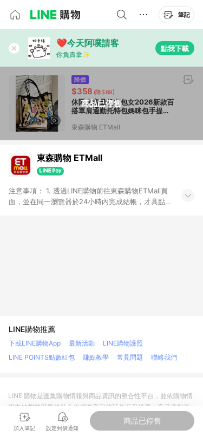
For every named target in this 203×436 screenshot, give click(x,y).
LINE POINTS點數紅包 (42, 357)
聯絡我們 (164, 357)
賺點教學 (96, 357)
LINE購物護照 (123, 343)
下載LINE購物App (35, 343)
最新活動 (82, 343)
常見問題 (130, 357)
